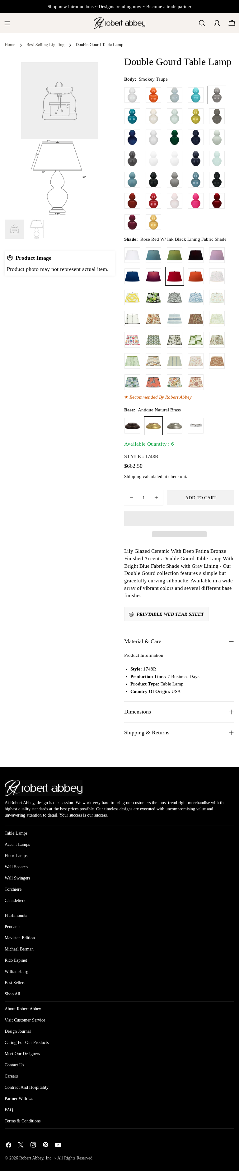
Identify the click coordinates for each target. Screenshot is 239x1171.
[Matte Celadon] (217, 137)
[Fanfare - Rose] (153, 382)
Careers (11, 1076)
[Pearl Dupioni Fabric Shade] (132, 255)
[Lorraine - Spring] (217, 319)
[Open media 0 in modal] (86, 74)
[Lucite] (196, 426)
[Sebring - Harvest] (217, 340)
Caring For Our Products (27, 1042)
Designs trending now (120, 6)
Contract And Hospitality (27, 1087)
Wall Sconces (16, 867)
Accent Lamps (17, 844)
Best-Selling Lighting (45, 44)
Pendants (12, 926)
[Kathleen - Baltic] (174, 361)
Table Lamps (16, 833)
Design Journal (18, 1031)
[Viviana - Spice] (196, 319)
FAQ (9, 1109)
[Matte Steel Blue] (132, 180)
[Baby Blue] (174, 95)
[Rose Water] (174, 201)
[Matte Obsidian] (153, 180)
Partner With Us (19, 1098)
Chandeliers (15, 900)
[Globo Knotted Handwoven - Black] (132, 319)
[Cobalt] (132, 137)
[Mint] (217, 158)
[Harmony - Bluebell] (132, 382)
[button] (179, 518)
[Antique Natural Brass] (153, 426)
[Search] (202, 23)
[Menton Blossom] (132, 340)
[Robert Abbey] (119, 22)
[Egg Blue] (196, 95)
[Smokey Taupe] (217, 95)
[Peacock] (132, 116)
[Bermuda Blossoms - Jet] (153, 297)
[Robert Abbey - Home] (43, 788)
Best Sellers (15, 982)
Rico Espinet (16, 960)
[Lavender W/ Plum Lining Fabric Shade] (217, 255)
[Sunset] (153, 222)
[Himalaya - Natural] (174, 382)
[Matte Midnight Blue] (196, 158)
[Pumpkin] (153, 95)
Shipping (133, 476)
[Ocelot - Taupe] (174, 340)
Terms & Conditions (22, 1121)
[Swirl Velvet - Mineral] (196, 297)
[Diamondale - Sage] (153, 340)
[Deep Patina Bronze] (132, 426)
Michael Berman (19, 949)
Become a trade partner (168, 6)
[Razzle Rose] (196, 201)
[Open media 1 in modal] (86, 151)
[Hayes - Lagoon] (174, 319)
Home (10, 44)
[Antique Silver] (174, 426)
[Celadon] (174, 116)
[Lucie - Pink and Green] (217, 297)
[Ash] (217, 116)
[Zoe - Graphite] (174, 297)
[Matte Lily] (174, 158)
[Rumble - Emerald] (132, 361)
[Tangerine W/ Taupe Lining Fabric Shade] (196, 276)
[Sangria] (217, 201)
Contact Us (14, 1065)
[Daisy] (153, 137)
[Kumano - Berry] (196, 382)
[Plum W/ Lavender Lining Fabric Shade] (153, 276)
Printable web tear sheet (170, 614)
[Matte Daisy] (153, 158)
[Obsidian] (217, 180)
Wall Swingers (17, 878)
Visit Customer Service (25, 1020)
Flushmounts (16, 915)
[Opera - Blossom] (196, 361)
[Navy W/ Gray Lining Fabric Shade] (132, 276)
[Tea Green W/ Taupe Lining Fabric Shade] (174, 255)
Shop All (12, 994)
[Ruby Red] (153, 201)
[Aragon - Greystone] (153, 361)
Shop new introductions (71, 6)
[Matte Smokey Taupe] (174, 180)
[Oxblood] (132, 201)
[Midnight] (196, 137)
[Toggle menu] (7, 23)
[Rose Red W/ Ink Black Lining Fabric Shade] (174, 276)
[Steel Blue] (196, 180)
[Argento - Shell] (217, 361)
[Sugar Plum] (132, 222)
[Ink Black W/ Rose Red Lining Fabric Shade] (196, 255)
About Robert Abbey (23, 1009)
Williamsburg (16, 971)
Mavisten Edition (20, 938)
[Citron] (196, 116)
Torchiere (13, 889)
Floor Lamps (16, 855)
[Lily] (132, 95)
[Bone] (153, 116)
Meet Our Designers (22, 1053)
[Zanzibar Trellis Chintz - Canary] (132, 297)
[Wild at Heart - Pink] (217, 276)
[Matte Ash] (132, 158)
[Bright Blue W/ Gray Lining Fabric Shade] (153, 255)
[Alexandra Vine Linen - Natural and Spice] (153, 319)
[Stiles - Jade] (196, 340)
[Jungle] (174, 137)
